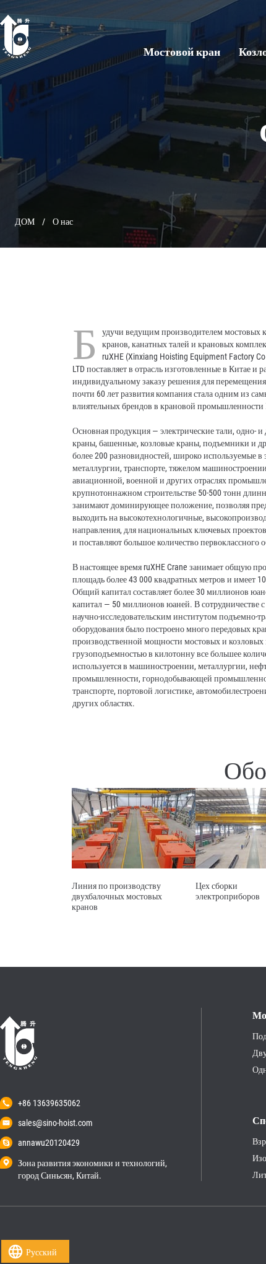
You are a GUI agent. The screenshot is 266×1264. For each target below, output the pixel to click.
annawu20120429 (49, 1143)
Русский (41, 1252)
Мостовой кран (182, 51)
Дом (25, 222)
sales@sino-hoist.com (55, 1123)
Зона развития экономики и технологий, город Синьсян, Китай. (92, 1163)
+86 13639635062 (49, 1103)
